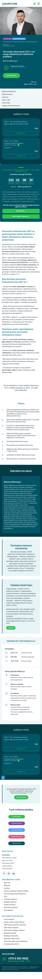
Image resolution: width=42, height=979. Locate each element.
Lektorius (6, 97)
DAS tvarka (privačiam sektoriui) (15, 925)
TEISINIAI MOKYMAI (16, 823)
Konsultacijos (8, 910)
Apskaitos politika (10, 933)
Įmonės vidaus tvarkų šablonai (14, 922)
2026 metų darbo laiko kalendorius (16, 941)
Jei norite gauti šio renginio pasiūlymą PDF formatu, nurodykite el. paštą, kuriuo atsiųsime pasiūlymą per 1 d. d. (21, 791)
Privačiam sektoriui (10, 899)
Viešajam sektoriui (10, 902)
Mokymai (7, 885)
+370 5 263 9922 (7, 868)
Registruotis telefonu (17, 66)
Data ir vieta (6, 100)
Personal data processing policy (15, 894)
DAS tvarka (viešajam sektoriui (14, 930)
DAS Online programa (11, 928)
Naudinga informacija (11, 936)
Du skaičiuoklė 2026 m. (12, 944)
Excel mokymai (9, 919)
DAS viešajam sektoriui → (21, 216)
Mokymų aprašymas (9, 91)
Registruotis (11, 75)
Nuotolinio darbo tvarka (12, 938)
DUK (5, 896)
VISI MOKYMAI (16, 816)
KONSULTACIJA (17, 843)
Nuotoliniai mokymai (11, 907)
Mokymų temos (8, 94)
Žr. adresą (7, 147)
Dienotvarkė (6, 103)
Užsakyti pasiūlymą (21, 797)
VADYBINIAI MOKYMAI (16, 830)
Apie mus (7, 883)
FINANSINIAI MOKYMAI (17, 836)
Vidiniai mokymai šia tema (11, 106)
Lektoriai (7, 888)
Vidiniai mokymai (9, 905)
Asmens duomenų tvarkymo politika (16, 891)
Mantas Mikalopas (10, 61)
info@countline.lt (7, 866)
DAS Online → (21, 211)
